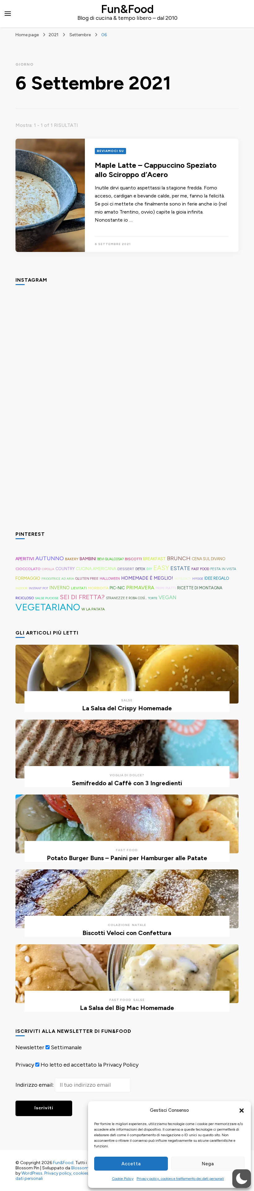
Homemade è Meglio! (147, 578)
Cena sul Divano (208, 559)
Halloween (110, 579)
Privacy (24, 1064)
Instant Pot (38, 588)
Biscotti (133, 559)
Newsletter (29, 1047)
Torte (152, 598)
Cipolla (48, 569)
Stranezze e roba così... (126, 598)
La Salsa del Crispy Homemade (127, 708)
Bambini (88, 558)
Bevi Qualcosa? (110, 559)
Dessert (125, 569)
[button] (242, 1110)
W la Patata (93, 609)
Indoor (21, 588)
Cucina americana (96, 568)
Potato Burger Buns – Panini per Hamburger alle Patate (127, 858)
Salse (127, 700)
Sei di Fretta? (82, 597)
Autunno (49, 558)
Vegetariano (47, 607)
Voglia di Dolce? (127, 775)
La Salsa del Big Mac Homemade (127, 1007)
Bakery (71, 559)
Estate (180, 568)
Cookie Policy (123, 1178)
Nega (208, 1164)
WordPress (31, 1173)
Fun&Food (127, 9)
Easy (161, 568)
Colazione (119, 925)
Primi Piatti (165, 588)
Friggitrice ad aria (58, 579)
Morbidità (98, 588)
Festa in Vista (223, 569)
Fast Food (200, 569)
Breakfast (154, 559)
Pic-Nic (117, 587)
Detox (140, 569)
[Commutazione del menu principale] (8, 13)
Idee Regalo (216, 578)
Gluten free (87, 578)
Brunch (178, 558)
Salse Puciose (47, 598)
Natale (139, 925)
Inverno (59, 588)
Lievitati (79, 588)
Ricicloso (24, 598)
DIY (149, 569)
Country (65, 568)
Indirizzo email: (35, 1084)
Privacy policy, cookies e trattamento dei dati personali (180, 1178)
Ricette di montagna (199, 588)
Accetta (131, 1164)
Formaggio (27, 578)
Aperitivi (24, 558)
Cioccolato (28, 568)
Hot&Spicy (182, 579)
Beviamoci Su (110, 151)
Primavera (140, 588)
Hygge (197, 579)
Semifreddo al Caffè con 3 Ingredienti (127, 783)
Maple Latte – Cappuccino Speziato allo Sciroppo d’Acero (156, 170)
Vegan (168, 597)
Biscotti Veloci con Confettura (126, 933)
